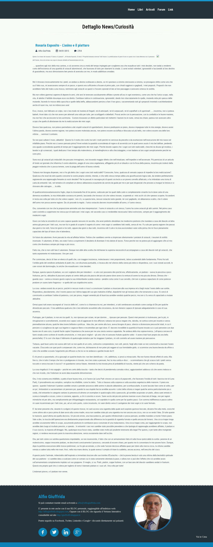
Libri (140, 9)
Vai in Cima (201, 537)
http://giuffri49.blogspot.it (68, 515)
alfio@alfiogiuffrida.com (89, 503)
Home (131, 9)
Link (170, 9)
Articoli (150, 9)
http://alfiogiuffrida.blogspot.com (53, 511)
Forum (161, 9)
